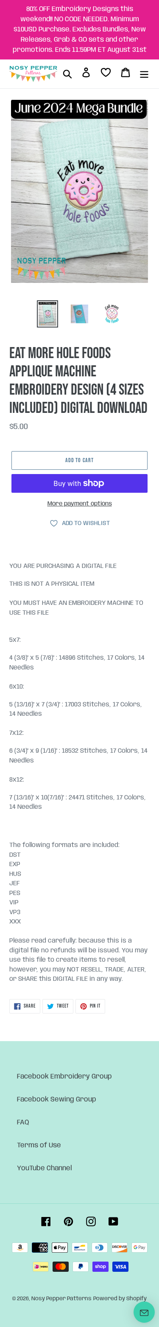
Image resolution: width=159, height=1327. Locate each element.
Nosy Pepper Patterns (61, 1299)
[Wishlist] (105, 74)
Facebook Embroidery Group (64, 1076)
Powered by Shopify (120, 1299)
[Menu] (144, 74)
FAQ (23, 1122)
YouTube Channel (44, 1168)
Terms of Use (39, 1145)
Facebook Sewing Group (56, 1099)
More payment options (79, 504)
